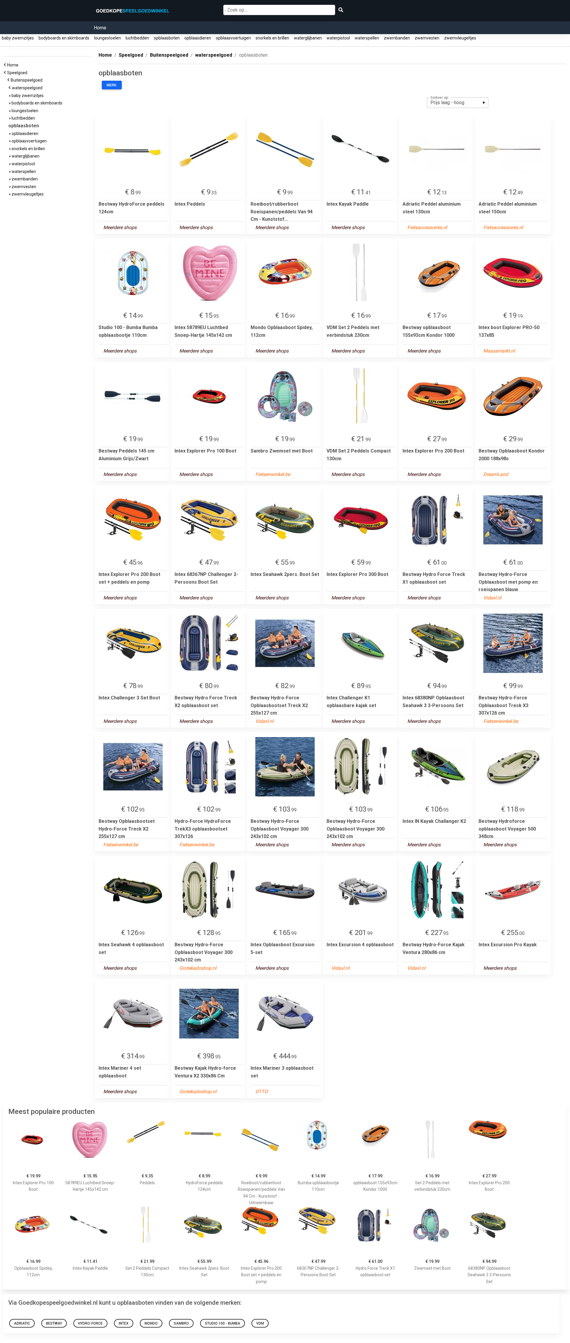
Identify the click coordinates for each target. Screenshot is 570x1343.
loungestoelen (107, 38)
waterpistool (338, 38)
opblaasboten (166, 38)
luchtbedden (137, 38)
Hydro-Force (90, 1323)
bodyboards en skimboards (64, 38)
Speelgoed (18, 72)
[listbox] (457, 102)
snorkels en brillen (272, 38)
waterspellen (367, 38)
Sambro (181, 1323)
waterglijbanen (308, 38)
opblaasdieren (198, 38)
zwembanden (397, 38)
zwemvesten (427, 38)
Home (100, 28)
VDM (260, 1323)
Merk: (112, 85)
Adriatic (22, 1323)
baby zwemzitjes (18, 38)
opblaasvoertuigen (233, 38)
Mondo (151, 1323)
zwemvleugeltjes (460, 38)
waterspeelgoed (28, 87)
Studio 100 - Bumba (222, 1323)
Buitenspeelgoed (27, 80)
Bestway (54, 1323)
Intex (124, 1323)
